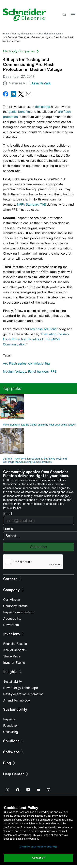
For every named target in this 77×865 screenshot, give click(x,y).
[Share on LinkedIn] (13, 94)
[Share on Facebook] (5, 94)
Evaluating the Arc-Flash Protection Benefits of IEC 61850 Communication (36, 339)
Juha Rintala (41, 83)
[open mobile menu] (73, 15)
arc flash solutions (43, 329)
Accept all (38, 857)
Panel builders (38, 371)
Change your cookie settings (38, 846)
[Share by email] (28, 94)
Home (5, 33)
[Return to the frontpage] (23, 15)
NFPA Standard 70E (31, 204)
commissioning (39, 363)
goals (12, 112)
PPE (53, 371)
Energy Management (23, 33)
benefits (24, 112)
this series (42, 107)
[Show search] (64, 15)
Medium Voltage (14, 371)
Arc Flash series (14, 363)
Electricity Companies (50, 33)
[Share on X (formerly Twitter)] (21, 94)
